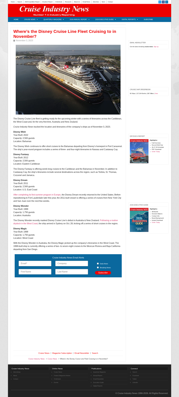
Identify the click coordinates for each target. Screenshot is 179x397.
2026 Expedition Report (32, 2)
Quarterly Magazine (53, 19)
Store (103, 2)
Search (19, 2)
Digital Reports (129, 19)
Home (13, 2)
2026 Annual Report (78, 19)
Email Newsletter (82, 353)
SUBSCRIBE (148, 19)
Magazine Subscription (62, 353)
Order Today (156, 151)
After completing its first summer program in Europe (37, 195)
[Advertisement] (68, 314)
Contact (110, 2)
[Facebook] (163, 2)
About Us (77, 2)
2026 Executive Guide (104, 19)
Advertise (96, 2)
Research (68, 2)
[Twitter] (159, 2)
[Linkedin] (166, 2)
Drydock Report (47, 2)
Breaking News (105, 268)
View (156, 93)
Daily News (104, 264)
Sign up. (156, 46)
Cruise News (29, 19)
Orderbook (58, 2)
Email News (86, 2)
